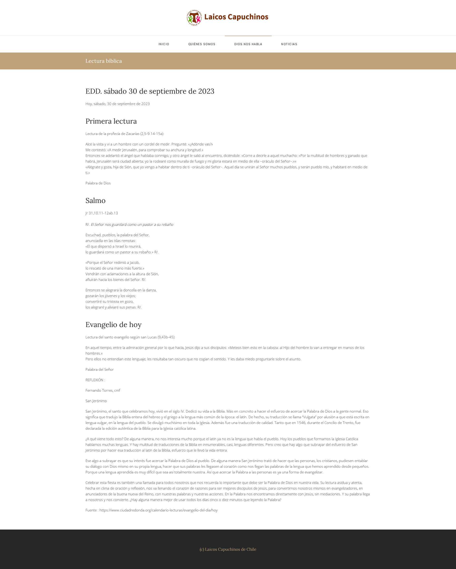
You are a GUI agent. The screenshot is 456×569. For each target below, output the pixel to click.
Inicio (164, 44)
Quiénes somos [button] (202, 44)
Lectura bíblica (104, 61)
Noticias (289, 44)
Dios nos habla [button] (248, 44)
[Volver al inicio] (228, 18)
